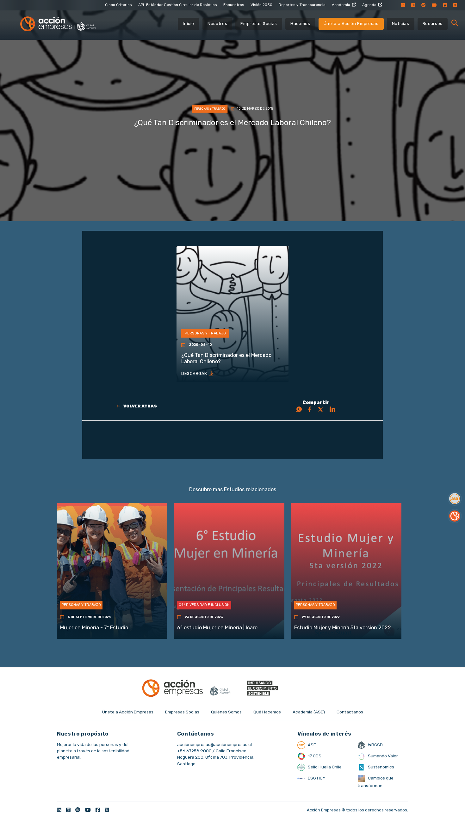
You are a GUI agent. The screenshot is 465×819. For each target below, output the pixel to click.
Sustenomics (380, 766)
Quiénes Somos (226, 711)
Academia (341, 5)
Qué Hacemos (267, 711)
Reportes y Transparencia (302, 5)
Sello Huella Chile (324, 766)
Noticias (400, 23)
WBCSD (375, 744)
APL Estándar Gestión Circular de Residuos (177, 5)
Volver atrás (140, 406)
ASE (311, 744)
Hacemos (300, 23)
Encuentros (233, 5)
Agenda (369, 5)
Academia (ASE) (309, 711)
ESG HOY (316, 777)
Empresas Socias (258, 23)
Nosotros (217, 23)
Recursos (433, 23)
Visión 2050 (261, 5)
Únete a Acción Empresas (351, 23)
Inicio (188, 23)
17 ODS (314, 755)
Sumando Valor (382, 755)
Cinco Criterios (118, 5)
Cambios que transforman (375, 781)
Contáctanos (350, 711)
